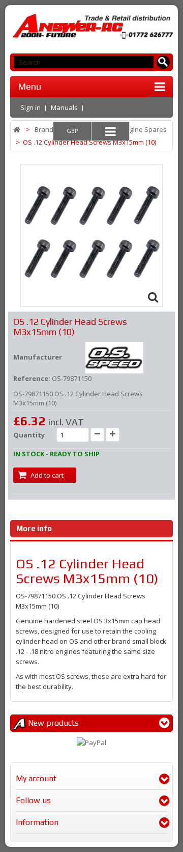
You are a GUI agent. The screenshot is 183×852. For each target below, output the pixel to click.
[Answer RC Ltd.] (91, 26)
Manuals (64, 107)
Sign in (30, 107)
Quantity (29, 434)
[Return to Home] (17, 129)
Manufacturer (37, 357)
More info (34, 528)
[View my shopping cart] (160, 106)
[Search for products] (163, 62)
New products (53, 723)
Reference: (31, 378)
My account (36, 778)
